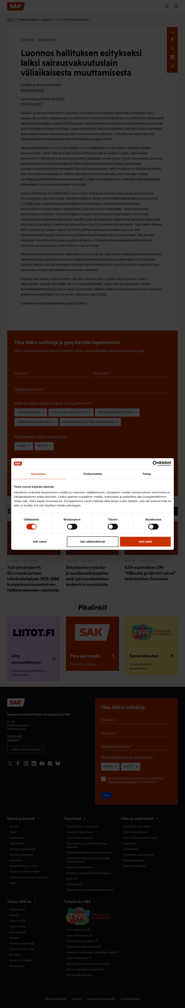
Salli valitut (40, 541)
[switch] (72, 527)
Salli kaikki (145, 541)
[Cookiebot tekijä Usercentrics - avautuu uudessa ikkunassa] (155, 463)
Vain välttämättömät (92, 541)
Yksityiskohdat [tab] (92, 473)
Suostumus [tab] (38, 473)
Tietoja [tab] (146, 473)
